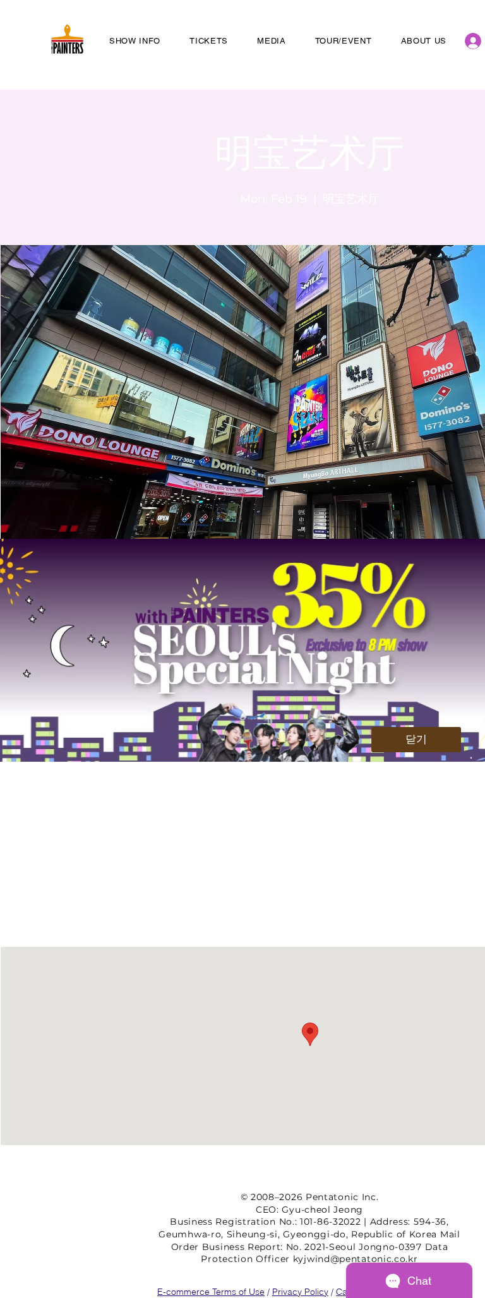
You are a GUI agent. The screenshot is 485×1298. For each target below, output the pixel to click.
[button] (416, 739)
